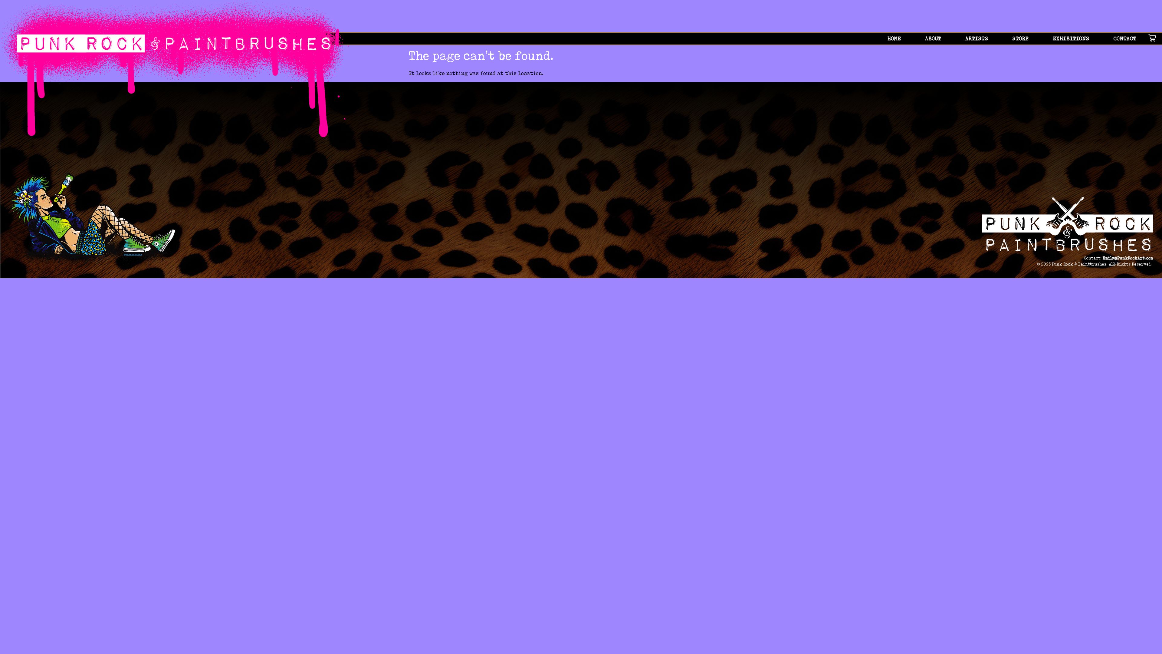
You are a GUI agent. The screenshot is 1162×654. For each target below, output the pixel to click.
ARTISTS (976, 38)
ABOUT (933, 38)
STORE (1020, 38)
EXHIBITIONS (1071, 38)
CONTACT (1124, 38)
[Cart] (1155, 38)
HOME (894, 38)
